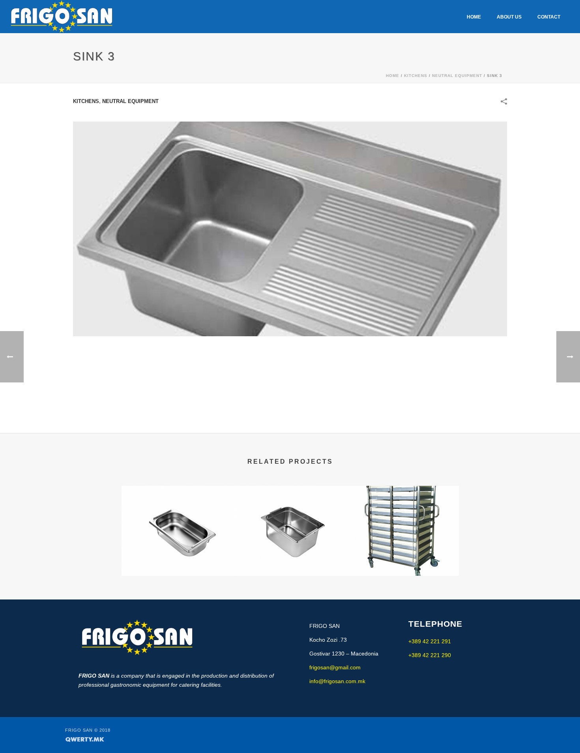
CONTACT (548, 17)
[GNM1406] (178, 517)
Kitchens (415, 75)
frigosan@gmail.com (335, 667)
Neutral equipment (457, 75)
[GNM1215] (290, 517)
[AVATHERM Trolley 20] (402, 517)
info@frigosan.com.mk (337, 681)
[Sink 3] (290, 228)
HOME (474, 17)
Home (392, 75)
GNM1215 (290, 546)
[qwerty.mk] (85, 738)
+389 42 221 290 (429, 655)
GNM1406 (178, 546)
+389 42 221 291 (429, 641)
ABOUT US (509, 17)
